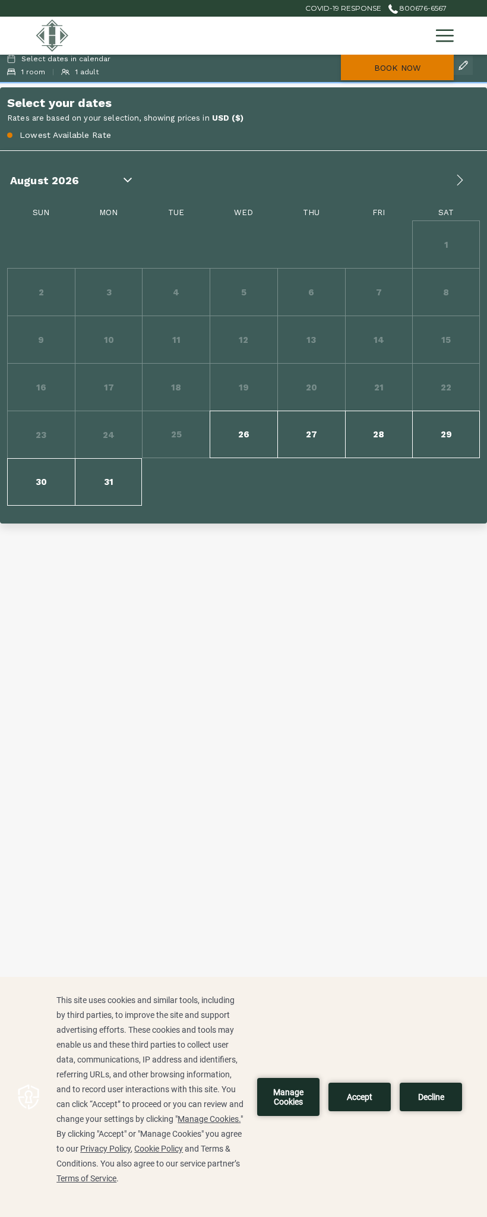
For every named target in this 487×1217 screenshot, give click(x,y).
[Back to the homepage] (52, 36)
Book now (397, 67)
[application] (243, 1097)
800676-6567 (422, 8)
